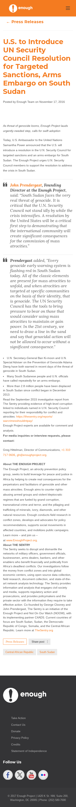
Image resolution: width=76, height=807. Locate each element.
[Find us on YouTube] (31, 775)
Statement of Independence (29, 751)
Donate (15, 731)
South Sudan (47, 652)
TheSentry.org (44, 630)
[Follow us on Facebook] (8, 775)
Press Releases (15, 641)
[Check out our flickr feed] (43, 775)
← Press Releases (25, 21)
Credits (15, 744)
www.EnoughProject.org (21, 540)
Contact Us (18, 724)
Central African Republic (19, 652)
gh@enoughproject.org (31, 455)
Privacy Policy (20, 737)
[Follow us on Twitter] (20, 775)
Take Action (18, 718)
